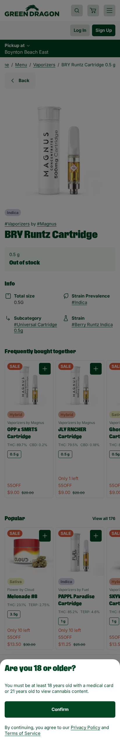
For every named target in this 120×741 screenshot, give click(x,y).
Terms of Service (22, 733)
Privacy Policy (85, 727)
